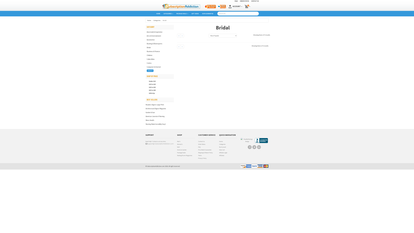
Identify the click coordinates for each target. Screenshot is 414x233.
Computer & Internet (154, 67)
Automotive (151, 40)
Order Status (201, 144)
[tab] (160, 27)
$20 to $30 (152, 87)
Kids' (178, 147)
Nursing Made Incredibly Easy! (156, 124)
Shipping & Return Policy (205, 153)
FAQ (199, 147)
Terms (200, 155)
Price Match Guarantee (204, 150)
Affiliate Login (223, 153)
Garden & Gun (150, 112)
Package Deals (181, 14)
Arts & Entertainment (154, 36)
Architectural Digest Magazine (156, 109)
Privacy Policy (202, 158)
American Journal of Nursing (155, 116)
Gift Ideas (195, 14)
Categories (167, 14)
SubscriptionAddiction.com (156, 166)
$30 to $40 (152, 90)
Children (149, 55)
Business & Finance (153, 51)
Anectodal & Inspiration (154, 32)
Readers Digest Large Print (155, 105)
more (150, 71)
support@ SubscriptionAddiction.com (160, 144)
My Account (222, 147)
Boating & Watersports (154, 44)
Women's (180, 144)
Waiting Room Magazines (184, 155)
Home (158, 14)
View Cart (222, 150)
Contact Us (201, 141)
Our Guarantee (207, 14)
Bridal (149, 47)
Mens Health (150, 120)
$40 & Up (152, 93)
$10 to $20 (152, 84)
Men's (178, 141)
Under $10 (152, 81)
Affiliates (221, 155)
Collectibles (151, 59)
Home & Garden (182, 150)
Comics (149, 63)
